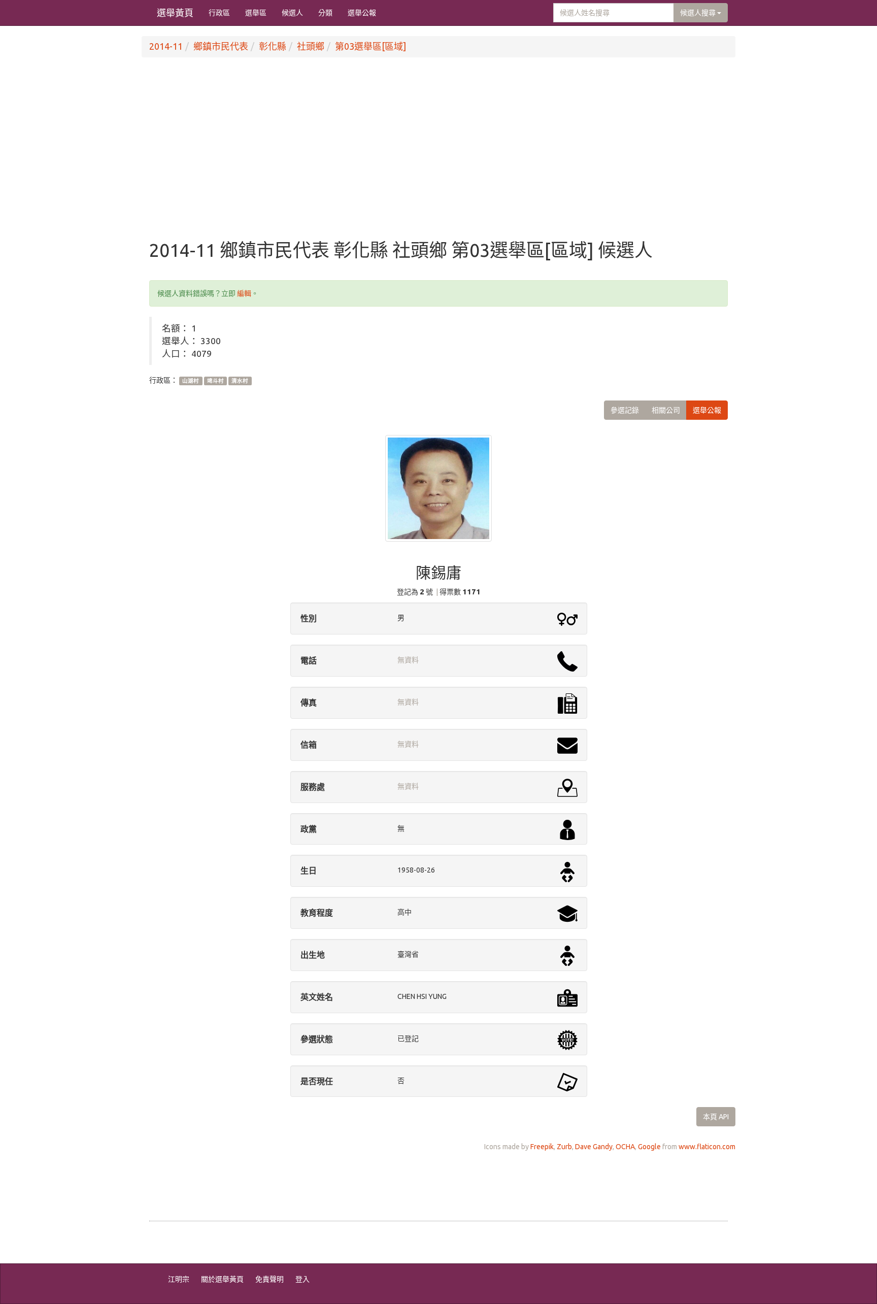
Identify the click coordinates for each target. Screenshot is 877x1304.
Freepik (542, 1147)
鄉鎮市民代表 (220, 46)
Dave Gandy (594, 1147)
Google (649, 1147)
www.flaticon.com (707, 1147)
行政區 (219, 13)
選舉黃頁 (175, 13)
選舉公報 (362, 13)
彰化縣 (272, 46)
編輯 (244, 293)
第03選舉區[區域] (370, 46)
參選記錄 (625, 410)
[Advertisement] (438, 159)
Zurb (564, 1147)
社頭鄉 (310, 46)
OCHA (625, 1147)
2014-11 (166, 46)
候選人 (292, 13)
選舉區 (255, 13)
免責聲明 (269, 1279)
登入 (302, 1279)
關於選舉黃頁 (222, 1279)
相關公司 (666, 410)
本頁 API (716, 1117)
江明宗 (178, 1279)
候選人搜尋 (698, 13)
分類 (325, 13)
